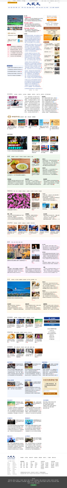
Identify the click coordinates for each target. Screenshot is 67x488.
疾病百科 (25, 156)
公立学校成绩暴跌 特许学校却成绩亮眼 (15, 375)
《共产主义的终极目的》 (54, 23)
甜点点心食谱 (16, 332)
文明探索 (20, 191)
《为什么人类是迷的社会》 (51, 30)
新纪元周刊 (56, 480)
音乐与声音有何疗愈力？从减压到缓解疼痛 (50, 174)
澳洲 (31, 467)
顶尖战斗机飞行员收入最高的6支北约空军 (32, 54)
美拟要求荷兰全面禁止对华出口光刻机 (32, 57)
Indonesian (15, 464)
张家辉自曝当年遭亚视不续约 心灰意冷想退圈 (36, 250)
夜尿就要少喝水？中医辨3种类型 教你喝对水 (50, 160)
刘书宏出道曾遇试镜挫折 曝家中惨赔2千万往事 (50, 253)
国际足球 (18, 347)
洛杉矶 (32, 464)
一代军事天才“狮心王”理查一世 (30, 216)
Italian (8, 467)
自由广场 (38, 94)
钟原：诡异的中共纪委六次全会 (31, 29)
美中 (44, 404)
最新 (25, 116)
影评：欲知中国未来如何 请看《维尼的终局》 (50, 99)
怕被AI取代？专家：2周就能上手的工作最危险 (51, 309)
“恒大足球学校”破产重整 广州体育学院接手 (33, 45)
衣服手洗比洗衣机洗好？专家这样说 (14, 305)
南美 (46, 408)
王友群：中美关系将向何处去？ (31, 31)
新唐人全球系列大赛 (43, 480)
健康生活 (29, 156)
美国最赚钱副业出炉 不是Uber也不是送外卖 (37, 421)
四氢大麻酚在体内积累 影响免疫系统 (49, 165)
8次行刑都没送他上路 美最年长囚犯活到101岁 (11, 326)
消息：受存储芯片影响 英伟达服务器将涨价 (33, 76)
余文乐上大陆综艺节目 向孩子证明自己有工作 (50, 258)
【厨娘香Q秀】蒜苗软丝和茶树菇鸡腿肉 (29, 341)
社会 (24, 467)
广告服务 (49, 457)
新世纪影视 (24, 481)
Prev (9, 20)
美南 (50, 403)
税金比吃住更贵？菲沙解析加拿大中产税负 (33, 375)
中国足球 (22, 347)
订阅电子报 (52, 0)
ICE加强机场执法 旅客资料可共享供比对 (15, 69)
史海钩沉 (24, 191)
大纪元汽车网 (53, 481)
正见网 (47, 481)
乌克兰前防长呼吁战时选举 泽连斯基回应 (32, 36)
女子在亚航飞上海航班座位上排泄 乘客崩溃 (16, 407)
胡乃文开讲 (33, 223)
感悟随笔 (29, 94)
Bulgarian (9, 474)
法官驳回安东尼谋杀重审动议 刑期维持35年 (33, 49)
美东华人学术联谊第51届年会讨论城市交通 (16, 373)
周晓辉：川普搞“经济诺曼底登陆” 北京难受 (33, 411)
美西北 (47, 403)
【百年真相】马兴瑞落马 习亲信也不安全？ (33, 67)
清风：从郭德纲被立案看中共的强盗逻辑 (49, 100)
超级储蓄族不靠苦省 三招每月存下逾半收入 (50, 288)
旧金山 (36, 462)
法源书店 (52, 480)
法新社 (9, 481)
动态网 (28, 482)
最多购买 (22, 116)
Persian (14, 472)
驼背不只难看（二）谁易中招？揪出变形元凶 (33, 181)
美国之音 (25, 480)
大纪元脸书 (53, 318)
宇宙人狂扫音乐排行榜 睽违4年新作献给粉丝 (33, 272)
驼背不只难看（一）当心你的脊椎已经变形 (50, 169)
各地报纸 (22, 457)
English (14, 462)
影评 (21, 242)
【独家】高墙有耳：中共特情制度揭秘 (49, 370)
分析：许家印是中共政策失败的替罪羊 (15, 431)
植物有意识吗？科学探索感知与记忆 (49, 170)
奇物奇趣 (20, 317)
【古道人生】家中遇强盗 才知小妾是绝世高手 (15, 217)
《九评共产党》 (47, 23)
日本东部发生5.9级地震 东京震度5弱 (14, 447)
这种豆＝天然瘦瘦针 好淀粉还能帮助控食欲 (50, 180)
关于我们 (14, 0)
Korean (8, 464)
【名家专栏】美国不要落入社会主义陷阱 (32, 101)
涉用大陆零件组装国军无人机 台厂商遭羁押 (37, 439)
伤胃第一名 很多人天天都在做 (48, 184)
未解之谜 (23, 223)
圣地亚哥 (52, 404)
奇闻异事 (15, 317)
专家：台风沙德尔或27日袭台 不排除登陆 (32, 58)
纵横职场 (20, 279)
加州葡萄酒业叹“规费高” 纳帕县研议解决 (32, 393)
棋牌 (31, 347)
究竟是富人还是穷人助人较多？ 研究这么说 (50, 287)
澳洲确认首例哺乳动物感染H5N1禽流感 (32, 40)
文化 (45, 7)
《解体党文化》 (51, 335)
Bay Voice (32, 481)
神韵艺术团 (10, 480)
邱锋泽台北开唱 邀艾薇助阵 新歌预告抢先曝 (32, 268)
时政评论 (20, 94)
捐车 (42, 0)
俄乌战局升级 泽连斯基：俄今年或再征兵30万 (33, 35)
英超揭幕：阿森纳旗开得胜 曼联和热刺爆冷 (33, 70)
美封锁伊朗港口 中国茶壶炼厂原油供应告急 (33, 26)
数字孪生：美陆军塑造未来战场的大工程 (32, 410)
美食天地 (10, 332)
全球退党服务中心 (19, 481)
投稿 (55, 0)
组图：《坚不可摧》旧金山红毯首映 (14, 388)
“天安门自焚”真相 (49, 24)
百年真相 (15, 223)
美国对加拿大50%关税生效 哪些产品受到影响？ (33, 63)
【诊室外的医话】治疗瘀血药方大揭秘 (49, 164)
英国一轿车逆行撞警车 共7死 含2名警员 (32, 42)
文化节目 (10, 223)
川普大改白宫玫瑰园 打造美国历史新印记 (32, 38)
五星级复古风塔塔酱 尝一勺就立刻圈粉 (11, 341)
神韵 (47, 7)
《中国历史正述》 (52, 337)
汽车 (36, 279)
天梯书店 (48, 480)
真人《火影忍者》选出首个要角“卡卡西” (49, 245)
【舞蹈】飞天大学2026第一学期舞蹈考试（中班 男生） (12, 40)
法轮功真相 (55, 24)
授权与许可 (31, 457)
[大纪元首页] (11, 459)
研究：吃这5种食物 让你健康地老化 (49, 285)
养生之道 (30, 332)
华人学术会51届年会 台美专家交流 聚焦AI (15, 370)
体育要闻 (10, 347)
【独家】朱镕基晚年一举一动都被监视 (49, 369)
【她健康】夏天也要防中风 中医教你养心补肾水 (16, 181)
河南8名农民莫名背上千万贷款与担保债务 (32, 55)
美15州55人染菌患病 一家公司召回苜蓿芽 (32, 86)
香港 (14, 7)
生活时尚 (12, 279)
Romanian (9, 470)
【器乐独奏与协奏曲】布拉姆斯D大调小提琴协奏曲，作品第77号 (12, 127)
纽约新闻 (10, 65)
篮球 (26, 347)
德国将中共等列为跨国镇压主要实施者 (32, 19)
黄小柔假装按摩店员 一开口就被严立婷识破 (32, 269)
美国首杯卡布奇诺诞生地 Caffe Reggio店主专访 (50, 297)
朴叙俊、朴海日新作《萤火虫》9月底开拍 (50, 269)
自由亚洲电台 (36, 480)
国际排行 (10, 436)
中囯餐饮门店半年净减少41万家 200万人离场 (33, 44)
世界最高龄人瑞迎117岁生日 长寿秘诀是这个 (38, 326)
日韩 (19, 242)
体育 (21, 467)
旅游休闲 (24, 279)
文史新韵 (28, 223)
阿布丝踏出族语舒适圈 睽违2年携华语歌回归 (50, 257)
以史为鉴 (24, 94)
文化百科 (32, 191)
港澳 (27, 464)
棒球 (28, 347)
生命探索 (46, 462)
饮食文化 (25, 332)
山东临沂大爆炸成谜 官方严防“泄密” (14, 428)
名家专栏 (42, 94)
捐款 (45, 0)
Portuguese (15, 467)
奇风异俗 (28, 317)
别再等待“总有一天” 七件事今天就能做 (49, 173)
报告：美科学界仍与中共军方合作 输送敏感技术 (33, 68)
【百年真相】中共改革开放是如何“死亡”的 (12, 233)
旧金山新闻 (10, 380)
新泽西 (44, 403)
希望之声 (17, 480)
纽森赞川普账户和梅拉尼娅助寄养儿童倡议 (33, 425)
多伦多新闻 (28, 362)
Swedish (8, 468)
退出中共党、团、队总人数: (52, 16)
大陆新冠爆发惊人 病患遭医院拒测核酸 (32, 30)
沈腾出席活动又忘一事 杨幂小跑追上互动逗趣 (50, 248)
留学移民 (32, 279)
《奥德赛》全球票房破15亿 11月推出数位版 (36, 261)
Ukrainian (14, 469)
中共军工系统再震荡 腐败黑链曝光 (15, 151)
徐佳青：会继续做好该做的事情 (31, 370)
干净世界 (21, 480)
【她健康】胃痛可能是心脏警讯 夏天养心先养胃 (16, 180)
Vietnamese (15, 474)
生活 (51, 7)
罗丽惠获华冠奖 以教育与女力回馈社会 (32, 390)
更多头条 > (15, 30)
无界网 (58, 481)
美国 (11, 7)
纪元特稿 (15, 94)
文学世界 (46, 464)
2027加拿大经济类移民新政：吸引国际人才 (33, 373)
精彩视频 (10, 134)
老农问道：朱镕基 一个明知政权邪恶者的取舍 (50, 112)
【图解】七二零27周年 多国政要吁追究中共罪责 (34, 18)
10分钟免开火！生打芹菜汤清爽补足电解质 (16, 175)
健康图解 (12, 156)
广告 (48, 0)
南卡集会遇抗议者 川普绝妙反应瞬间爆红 (32, 82)
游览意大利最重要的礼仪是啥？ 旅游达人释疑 (33, 305)
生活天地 (53, 461)
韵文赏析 (36, 191)
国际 (16, 7)
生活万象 (16, 279)
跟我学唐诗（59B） (47, 51)
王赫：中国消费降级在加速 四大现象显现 (49, 103)
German (14, 465)
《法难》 (49, 31)
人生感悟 (42, 464)
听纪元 (33, 7)
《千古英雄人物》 (52, 339)
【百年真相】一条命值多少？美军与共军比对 (33, 233)
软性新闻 (10, 317)
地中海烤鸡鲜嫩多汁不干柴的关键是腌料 (38, 341)
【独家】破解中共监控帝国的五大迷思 (49, 375)
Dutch (14, 468)
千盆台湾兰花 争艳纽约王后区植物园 (14, 75)
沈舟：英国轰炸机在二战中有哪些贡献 (32, 73)
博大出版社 (32, 482)
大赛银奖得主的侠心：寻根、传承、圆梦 (15, 372)
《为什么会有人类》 (51, 33)
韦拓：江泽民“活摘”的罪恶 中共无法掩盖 (49, 108)
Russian (8, 469)
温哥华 (51, 405)
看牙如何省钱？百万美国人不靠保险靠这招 (50, 171)
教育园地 (42, 467)
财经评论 (33, 94)
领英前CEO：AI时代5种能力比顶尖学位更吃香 (20, 326)
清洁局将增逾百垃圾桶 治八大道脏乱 (14, 71)
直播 (32, 156)
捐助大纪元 (54, 457)
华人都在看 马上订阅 (50, 393)
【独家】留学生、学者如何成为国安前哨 (49, 372)
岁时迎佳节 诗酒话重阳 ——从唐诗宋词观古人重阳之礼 (49, 44)
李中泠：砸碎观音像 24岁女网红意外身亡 (32, 96)
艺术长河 (42, 468)
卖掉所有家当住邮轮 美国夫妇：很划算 (32, 429)
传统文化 (47, 42)
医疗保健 (52, 464)
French (8, 465)
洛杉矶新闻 (28, 380)
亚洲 (48, 408)
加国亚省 (45, 405)
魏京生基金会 (37, 482)
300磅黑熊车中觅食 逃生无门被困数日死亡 (15, 408)
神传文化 (42, 462)
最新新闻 (22, 461)
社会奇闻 (32, 317)
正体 (23, 0)
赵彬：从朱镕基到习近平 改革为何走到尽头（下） (50, 109)
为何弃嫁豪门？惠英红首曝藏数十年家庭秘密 (15, 268)
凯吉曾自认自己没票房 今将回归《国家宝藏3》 (50, 263)
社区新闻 (45, 400)
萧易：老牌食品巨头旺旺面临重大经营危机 (49, 105)
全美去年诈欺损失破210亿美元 (30, 391)
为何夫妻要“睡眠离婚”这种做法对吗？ (49, 294)
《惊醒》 (54, 31)
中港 (12, 242)
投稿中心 (44, 457)
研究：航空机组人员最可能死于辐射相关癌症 (51, 306)
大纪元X (52, 324)
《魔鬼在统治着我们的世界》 (52, 333)
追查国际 (28, 481)
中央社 (14, 481)
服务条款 (36, 457)
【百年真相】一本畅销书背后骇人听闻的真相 (54, 233)
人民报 (38, 481)
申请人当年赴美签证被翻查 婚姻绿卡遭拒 (15, 369)
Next (22, 20)
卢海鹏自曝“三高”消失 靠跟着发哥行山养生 (15, 269)
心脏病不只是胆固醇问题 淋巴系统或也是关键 (33, 184)
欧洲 (44, 408)
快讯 (9, 44)
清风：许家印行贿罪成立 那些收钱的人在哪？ (37, 403)
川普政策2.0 (31, 22)
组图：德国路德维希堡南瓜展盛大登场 (29, 326)
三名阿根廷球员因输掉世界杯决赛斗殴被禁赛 (20, 355)
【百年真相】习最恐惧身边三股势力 (44, 233)
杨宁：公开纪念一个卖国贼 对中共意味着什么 (50, 107)
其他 (33, 347)
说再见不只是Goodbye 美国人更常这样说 (49, 292)
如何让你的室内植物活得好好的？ (48, 293)
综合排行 (10, 400)
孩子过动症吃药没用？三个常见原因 (31, 180)
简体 (24, 0)
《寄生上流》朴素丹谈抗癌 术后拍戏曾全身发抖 (51, 271)
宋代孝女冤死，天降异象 (12, 216)
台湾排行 (27, 436)
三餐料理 (21, 332)
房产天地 (28, 279)
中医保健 (21, 156)
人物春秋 (28, 191)
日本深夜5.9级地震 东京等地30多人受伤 (32, 53)
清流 (50, 481)
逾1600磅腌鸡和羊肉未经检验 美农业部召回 (33, 81)
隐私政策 (40, 457)
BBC (11, 481)
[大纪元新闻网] (33, 4)
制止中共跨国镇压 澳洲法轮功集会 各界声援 (33, 20)
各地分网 (57, 7)
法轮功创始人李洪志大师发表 (52, 28)
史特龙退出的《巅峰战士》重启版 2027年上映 (50, 262)
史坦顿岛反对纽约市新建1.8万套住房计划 (15, 73)
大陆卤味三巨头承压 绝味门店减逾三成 (32, 85)
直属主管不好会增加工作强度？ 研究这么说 (50, 305)
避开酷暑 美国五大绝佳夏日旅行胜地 (14, 298)
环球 (17, 242)
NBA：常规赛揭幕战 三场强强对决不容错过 (38, 355)
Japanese (14, 463)
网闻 (27, 467)
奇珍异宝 (24, 317)
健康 (53, 7)
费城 (46, 404)
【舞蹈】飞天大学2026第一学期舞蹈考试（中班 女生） (44, 127)
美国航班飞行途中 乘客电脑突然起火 (31, 83)
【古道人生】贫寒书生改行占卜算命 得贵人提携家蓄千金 (49, 64)
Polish (14, 471)
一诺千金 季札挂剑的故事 (29, 219)
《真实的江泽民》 (52, 336)
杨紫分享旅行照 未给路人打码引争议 (14, 272)
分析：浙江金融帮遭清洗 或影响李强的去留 (16, 410)
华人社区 (32, 461)
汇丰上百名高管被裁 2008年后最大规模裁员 (16, 411)
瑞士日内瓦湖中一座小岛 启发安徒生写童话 (32, 309)
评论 (25, 7)
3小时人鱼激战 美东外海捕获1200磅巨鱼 (32, 48)
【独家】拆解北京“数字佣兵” (47, 373)
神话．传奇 (15, 191)
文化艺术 (43, 461)
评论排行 (44, 96)
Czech (14, 470)
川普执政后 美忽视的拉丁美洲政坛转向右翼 (33, 64)
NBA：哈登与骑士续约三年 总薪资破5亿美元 (11, 355)
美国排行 (27, 418)
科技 (40, 7)
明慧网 (44, 481)
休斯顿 (48, 404)
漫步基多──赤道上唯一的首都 (30, 306)
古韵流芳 (19, 223)
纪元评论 (10, 94)
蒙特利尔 (54, 405)
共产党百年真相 (47, 94)
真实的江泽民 (32, 28)
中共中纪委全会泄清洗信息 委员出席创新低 (16, 425)
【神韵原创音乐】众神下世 (12, 35)
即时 (22, 7)
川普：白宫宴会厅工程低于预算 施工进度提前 (33, 77)
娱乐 (42, 7)
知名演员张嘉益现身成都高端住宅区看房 (32, 39)
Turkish (8, 472)
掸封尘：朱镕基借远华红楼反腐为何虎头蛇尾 (49, 104)
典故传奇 (46, 467)
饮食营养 (16, 156)
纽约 (31, 462)
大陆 (9, 7)
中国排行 (10, 418)
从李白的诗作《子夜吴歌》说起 (48, 217)
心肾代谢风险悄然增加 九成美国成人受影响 (32, 183)
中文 (8, 462)
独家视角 (44, 362)
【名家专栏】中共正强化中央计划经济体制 (33, 413)
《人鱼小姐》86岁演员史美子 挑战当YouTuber (51, 268)
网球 (15, 347)
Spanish (8, 463)
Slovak (8, 471)
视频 (30, 7)
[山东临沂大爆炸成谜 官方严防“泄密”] (15, 20)
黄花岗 (35, 481)
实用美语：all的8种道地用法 (12, 306)
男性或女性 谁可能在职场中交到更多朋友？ (36, 288)
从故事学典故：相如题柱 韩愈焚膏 (31, 215)
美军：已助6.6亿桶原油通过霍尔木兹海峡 (32, 25)
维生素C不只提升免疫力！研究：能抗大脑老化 (50, 162)
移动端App (19, 0)
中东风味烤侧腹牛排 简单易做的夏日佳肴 (20, 341)
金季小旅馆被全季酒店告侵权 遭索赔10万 (32, 72)
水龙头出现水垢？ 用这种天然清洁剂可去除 (50, 283)
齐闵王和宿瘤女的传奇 (29, 217)
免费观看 (33, 116)
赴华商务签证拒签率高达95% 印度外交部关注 (33, 88)
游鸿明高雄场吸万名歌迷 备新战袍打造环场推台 (51, 254)
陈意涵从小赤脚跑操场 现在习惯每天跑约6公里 (33, 271)
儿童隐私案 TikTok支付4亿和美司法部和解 (33, 431)
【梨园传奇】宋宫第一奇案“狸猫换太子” (49, 200)
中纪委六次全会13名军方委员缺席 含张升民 (33, 79)
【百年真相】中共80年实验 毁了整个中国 (22, 233)
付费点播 (29, 116)
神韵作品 (14, 480)
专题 (27, 7)
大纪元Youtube (53, 321)
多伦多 (48, 405)
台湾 (19, 7)
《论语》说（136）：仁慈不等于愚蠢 (49, 216)
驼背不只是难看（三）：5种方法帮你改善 (50, 161)
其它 (36, 467)
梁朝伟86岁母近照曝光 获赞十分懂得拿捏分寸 (16, 260)
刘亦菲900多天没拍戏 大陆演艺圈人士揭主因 (33, 66)
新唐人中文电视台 (31, 480)
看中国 (41, 481)
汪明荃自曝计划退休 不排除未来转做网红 (50, 249)
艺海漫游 (40, 191)
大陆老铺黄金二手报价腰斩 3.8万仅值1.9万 (15, 413)
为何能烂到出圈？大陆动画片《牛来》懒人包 (15, 271)
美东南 (52, 403)
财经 (37, 7)
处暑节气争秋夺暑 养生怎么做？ (48, 196)
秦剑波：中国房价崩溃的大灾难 (47, 101)
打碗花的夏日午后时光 (11, 209)
